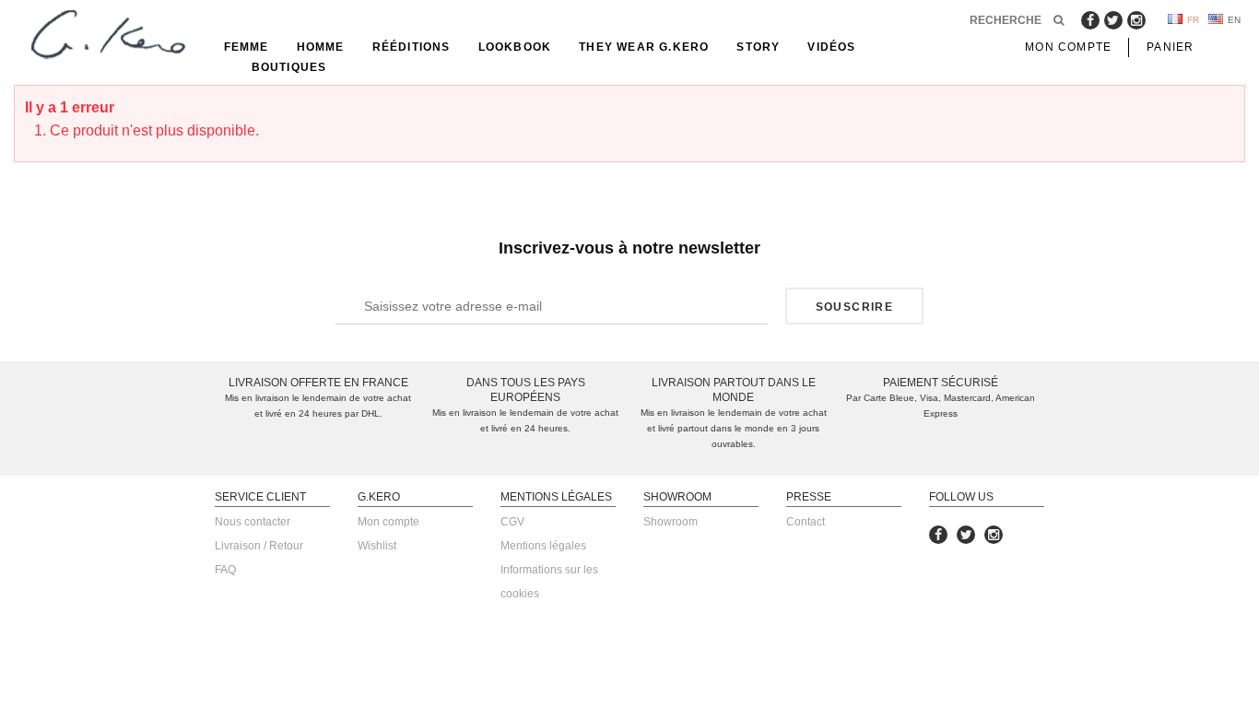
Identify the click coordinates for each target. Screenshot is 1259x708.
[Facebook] (1090, 20)
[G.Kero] (105, 36)
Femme (246, 47)
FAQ (225, 569)
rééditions (411, 47)
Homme (321, 47)
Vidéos (831, 47)
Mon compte (388, 521)
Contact (805, 521)
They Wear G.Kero (644, 47)
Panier (1170, 47)
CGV (512, 521)
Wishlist (377, 545)
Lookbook (515, 47)
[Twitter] (1113, 20)
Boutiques (289, 67)
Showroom (670, 521)
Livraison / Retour (259, 545)
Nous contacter (252, 521)
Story (758, 47)
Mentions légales (543, 545)
